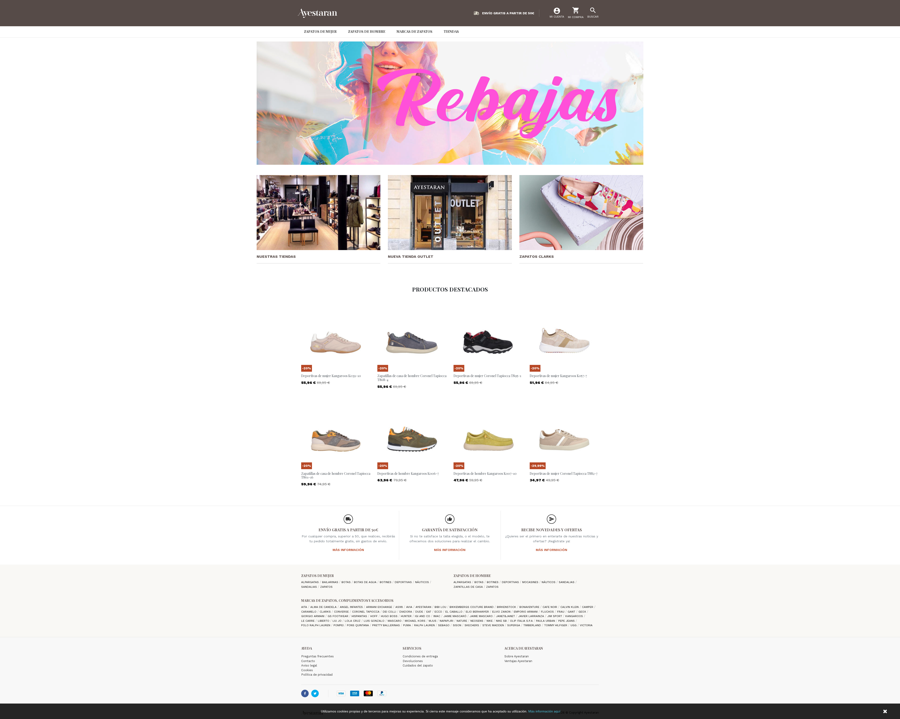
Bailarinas (330, 582)
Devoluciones (413, 661)
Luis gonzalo (374, 620)
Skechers (472, 625)
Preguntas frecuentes (317, 656)
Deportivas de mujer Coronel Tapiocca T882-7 (563, 473)
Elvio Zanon (501, 611)
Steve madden (493, 625)
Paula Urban (546, 620)
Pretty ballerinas (386, 625)
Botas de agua (365, 582)
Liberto (324, 620)
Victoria (586, 625)
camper (588, 607)
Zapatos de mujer (317, 575)
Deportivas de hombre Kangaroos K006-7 (408, 473)
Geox (582, 611)
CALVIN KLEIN (570, 607)
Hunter (406, 616)
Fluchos (548, 611)
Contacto (308, 661)
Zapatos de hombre (472, 575)
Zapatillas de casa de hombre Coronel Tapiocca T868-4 (411, 378)
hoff (374, 616)
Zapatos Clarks (536, 256)
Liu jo (337, 620)
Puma (407, 625)
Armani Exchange (379, 607)
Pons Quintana (358, 625)
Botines (386, 582)
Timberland (532, 625)
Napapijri (447, 620)
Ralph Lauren (425, 625)
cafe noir (550, 607)
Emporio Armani (526, 611)
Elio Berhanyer (478, 611)
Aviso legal (309, 665)
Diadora (406, 611)
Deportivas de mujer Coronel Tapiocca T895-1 (487, 376)
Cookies (307, 670)
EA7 (429, 611)
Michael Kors (415, 620)
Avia (409, 607)
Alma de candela (324, 607)
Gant (572, 611)
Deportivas (404, 582)
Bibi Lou (441, 607)
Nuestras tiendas (276, 256)
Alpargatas (310, 582)
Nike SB (502, 620)
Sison (457, 625)
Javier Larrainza (531, 616)
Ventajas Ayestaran (518, 661)
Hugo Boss (389, 616)
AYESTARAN (424, 607)
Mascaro (395, 620)
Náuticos (422, 582)
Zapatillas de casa (469, 586)
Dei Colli (390, 611)
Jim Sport (555, 616)
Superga (514, 625)
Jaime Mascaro (482, 616)
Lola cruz (353, 620)
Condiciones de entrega (420, 656)
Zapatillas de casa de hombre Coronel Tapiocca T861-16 (335, 475)
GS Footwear (338, 616)
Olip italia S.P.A (522, 620)
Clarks (326, 611)
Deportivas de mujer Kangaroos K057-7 (558, 376)
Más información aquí (544, 711)
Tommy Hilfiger (556, 625)
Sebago (444, 625)
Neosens (477, 620)
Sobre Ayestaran (516, 656)
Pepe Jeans (567, 620)
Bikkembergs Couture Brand (472, 607)
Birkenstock (507, 607)
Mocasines (530, 582)
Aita (304, 607)
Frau (561, 611)
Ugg (574, 625)
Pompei (339, 625)
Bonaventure (529, 607)
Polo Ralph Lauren (316, 625)
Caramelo (309, 611)
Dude (419, 611)
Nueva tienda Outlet (410, 256)
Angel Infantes (352, 607)
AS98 (399, 607)
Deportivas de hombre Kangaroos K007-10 (485, 473)
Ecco (439, 611)
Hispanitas (360, 616)
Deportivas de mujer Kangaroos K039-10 (331, 376)
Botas (346, 582)
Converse (342, 611)
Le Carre (308, 620)
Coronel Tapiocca (366, 611)
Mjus (433, 620)
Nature (462, 620)
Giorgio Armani (313, 616)
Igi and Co (423, 616)
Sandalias (309, 586)
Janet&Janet (506, 616)
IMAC (437, 616)
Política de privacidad (317, 674)
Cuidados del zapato (418, 665)
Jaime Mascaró (455, 616)
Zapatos (326, 586)
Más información (348, 550)
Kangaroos (574, 616)
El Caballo (454, 611)
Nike (490, 620)
